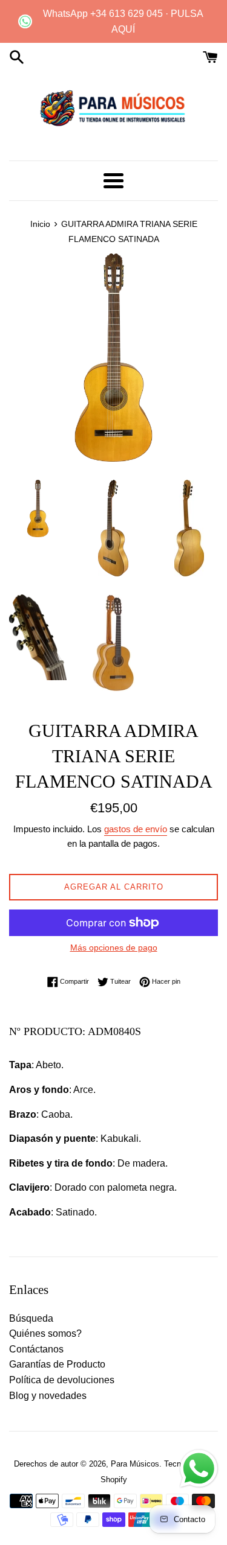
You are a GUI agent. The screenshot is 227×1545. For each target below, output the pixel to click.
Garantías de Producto (57, 1364)
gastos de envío (135, 829)
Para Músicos (135, 1463)
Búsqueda (31, 1318)
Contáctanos (36, 1349)
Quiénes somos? (45, 1333)
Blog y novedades (48, 1395)
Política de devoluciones (61, 1380)
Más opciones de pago (113, 947)
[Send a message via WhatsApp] (199, 1469)
